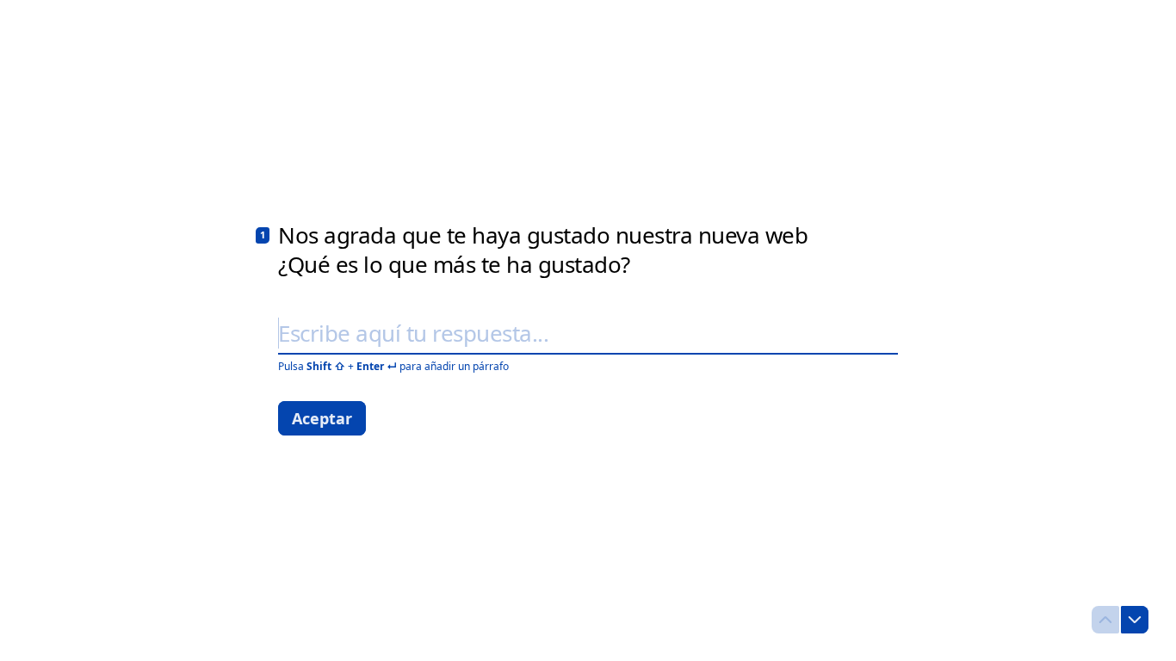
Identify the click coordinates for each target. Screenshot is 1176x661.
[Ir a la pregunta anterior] (1105, 619)
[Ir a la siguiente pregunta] (1134, 619)
